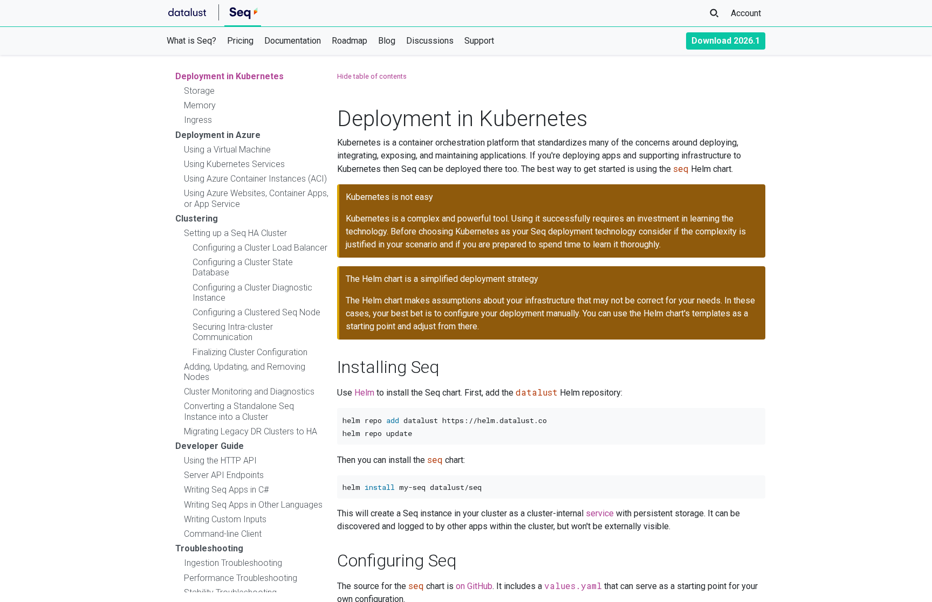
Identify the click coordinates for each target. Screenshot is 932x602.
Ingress (198, 120)
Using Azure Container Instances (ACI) (255, 179)
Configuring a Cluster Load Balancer (260, 248)
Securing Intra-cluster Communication (233, 332)
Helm (364, 393)
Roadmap (349, 41)
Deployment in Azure (218, 135)
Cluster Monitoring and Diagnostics (249, 391)
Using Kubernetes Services (234, 164)
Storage (199, 91)
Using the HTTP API (220, 460)
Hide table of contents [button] (372, 76)
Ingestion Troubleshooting (233, 563)
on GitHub (474, 586)
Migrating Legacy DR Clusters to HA (250, 431)
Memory (200, 105)
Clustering (196, 218)
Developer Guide (209, 446)
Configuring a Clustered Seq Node (256, 312)
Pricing (240, 41)
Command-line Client (223, 534)
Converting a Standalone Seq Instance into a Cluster (239, 411)
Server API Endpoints (224, 475)
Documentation (292, 41)
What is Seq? (191, 41)
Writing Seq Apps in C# (226, 490)
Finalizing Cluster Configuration (250, 352)
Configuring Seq (396, 560)
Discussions (430, 41)
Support (479, 41)
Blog (386, 41)
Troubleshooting (209, 548)
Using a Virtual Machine (227, 149)
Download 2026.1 (725, 41)
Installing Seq (388, 367)
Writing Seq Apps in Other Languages (253, 505)
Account (746, 13)
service (600, 513)
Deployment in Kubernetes (229, 76)
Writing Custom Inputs (225, 519)
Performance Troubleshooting (240, 578)
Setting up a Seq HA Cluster (235, 233)
